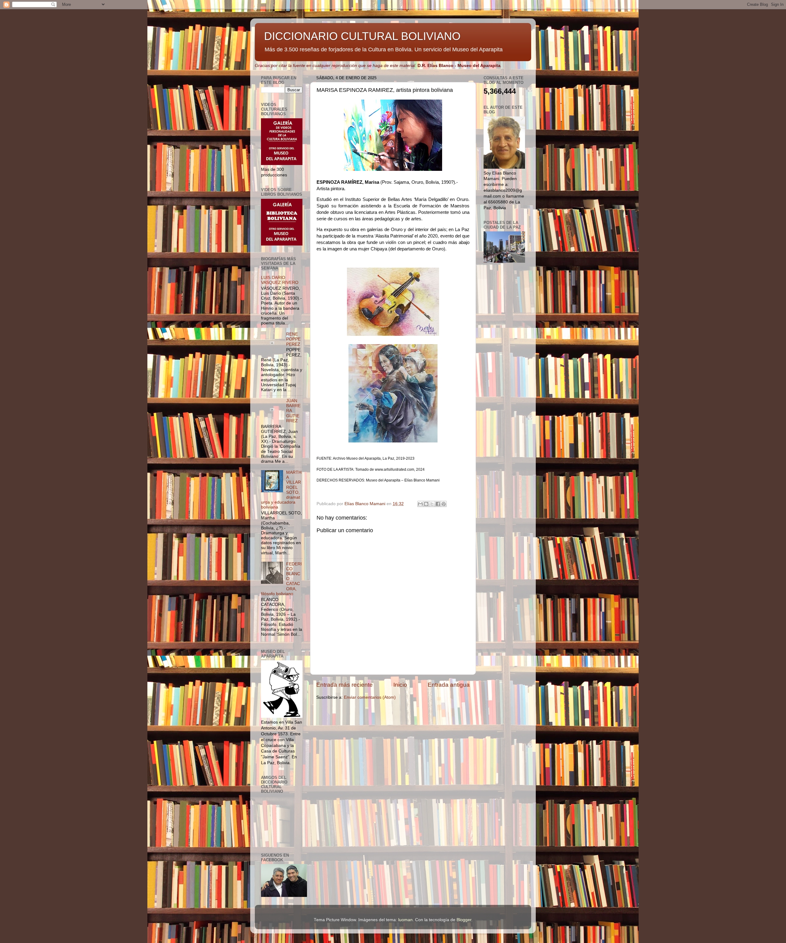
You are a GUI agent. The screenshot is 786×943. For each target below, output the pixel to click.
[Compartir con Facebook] (438, 504)
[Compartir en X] (432, 504)
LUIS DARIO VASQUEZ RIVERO (279, 280)
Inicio (400, 685)
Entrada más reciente (344, 685)
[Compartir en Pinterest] (444, 504)
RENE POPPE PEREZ (293, 339)
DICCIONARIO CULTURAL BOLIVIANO (362, 36)
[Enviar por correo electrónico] (420, 504)
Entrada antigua (449, 685)
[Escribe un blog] (426, 504)
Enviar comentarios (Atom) (370, 697)
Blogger (464, 919)
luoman (405, 919)
